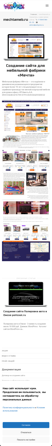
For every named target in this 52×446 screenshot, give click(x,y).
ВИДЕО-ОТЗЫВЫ (9, 356)
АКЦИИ (5, 351)
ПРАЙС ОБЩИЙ (8, 361)
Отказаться (26, 432)
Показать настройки (26, 440)
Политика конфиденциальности (19, 407)
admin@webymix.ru (36, 25)
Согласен (26, 425)
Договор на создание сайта (13, 375)
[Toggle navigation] (47, 5)
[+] (26, 294)
